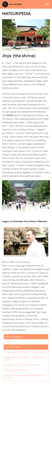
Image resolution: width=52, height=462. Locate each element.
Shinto (10, 115)
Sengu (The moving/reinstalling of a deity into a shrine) (25, 377)
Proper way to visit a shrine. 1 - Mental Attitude (26, 352)
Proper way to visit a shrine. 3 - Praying (22, 365)
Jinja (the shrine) (12, 347)
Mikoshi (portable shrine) (16, 370)
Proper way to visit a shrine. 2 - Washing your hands (25, 358)
